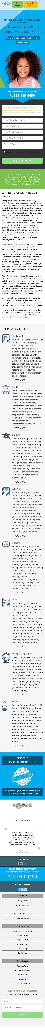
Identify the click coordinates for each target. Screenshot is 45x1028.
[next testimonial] (40, 828)
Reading (22, 38)
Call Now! (17, 4)
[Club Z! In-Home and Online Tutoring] (7, 3)
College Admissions (22, 918)
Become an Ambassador (22, 970)
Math (10, 38)
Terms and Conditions (22, 983)
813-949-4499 (24, 95)
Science (35, 38)
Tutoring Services (22, 901)
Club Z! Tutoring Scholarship (22, 931)
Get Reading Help (22, 940)
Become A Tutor (22, 975)
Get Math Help (23, 935)
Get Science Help (22, 944)
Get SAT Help (22, 953)
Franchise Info (30, 4)
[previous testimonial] (5, 828)
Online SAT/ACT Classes (22, 914)
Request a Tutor (22, 966)
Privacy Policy (29, 112)
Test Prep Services (22, 905)
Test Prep (23, 42)
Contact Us (22, 909)
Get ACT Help (22, 949)
